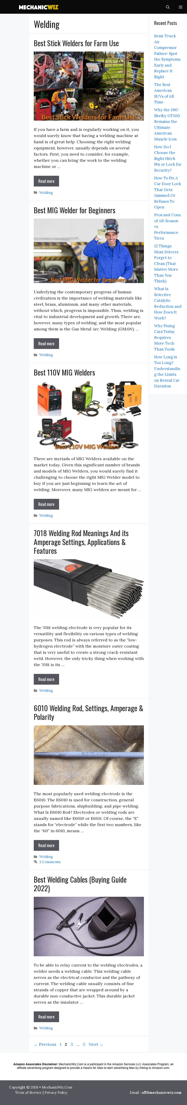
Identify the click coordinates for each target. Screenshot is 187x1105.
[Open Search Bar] (167, 7)
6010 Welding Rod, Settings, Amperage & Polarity (88, 712)
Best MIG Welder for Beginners (74, 210)
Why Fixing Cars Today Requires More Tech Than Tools (164, 337)
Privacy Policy (55, 1092)
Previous (45, 1044)
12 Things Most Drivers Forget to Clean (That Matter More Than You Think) (166, 263)
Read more (46, 181)
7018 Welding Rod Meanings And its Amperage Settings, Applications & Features (81, 541)
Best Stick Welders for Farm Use (76, 43)
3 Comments (49, 862)
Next (96, 1044)
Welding (46, 192)
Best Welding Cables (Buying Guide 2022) (80, 883)
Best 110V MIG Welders (64, 372)
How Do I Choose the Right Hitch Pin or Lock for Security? (168, 158)
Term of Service (28, 1092)
